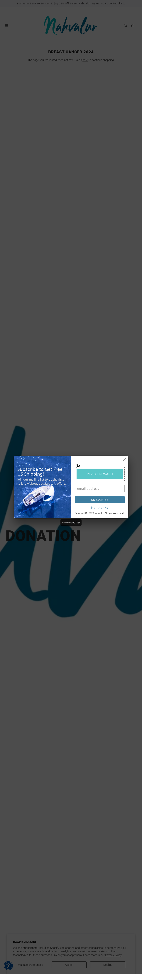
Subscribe (99, 500)
